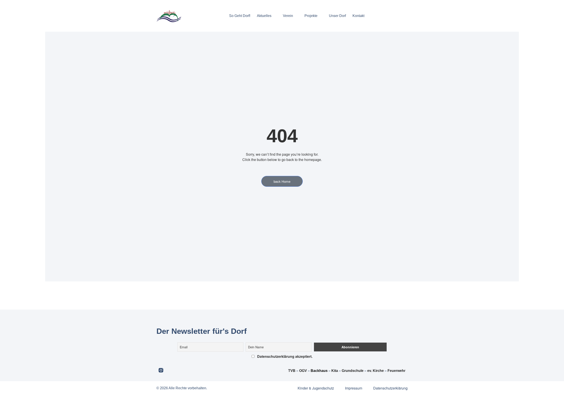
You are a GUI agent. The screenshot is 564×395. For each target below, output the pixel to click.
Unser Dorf (337, 16)
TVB (291, 371)
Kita (335, 371)
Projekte (310, 16)
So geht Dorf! (239, 16)
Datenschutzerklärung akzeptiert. (284, 356)
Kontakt (358, 16)
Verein (288, 16)
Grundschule (353, 371)
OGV (303, 371)
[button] (371, 15)
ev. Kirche (375, 371)
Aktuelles (264, 16)
